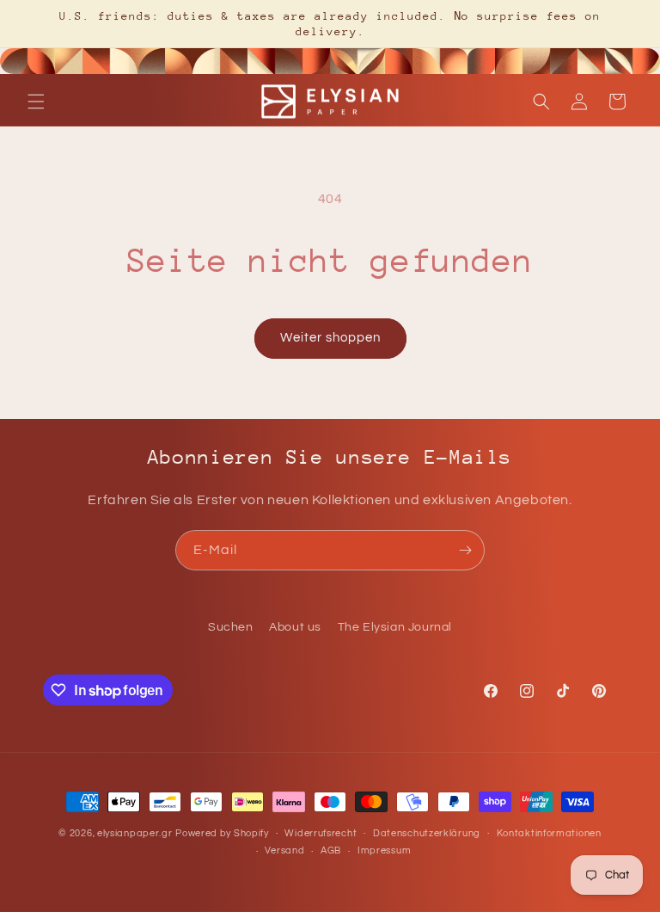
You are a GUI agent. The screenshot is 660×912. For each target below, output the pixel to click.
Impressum (384, 850)
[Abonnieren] (465, 550)
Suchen (231, 627)
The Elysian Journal (395, 627)
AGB (331, 850)
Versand (284, 850)
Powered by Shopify (222, 833)
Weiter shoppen (330, 337)
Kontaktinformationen (549, 833)
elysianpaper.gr (135, 833)
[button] (36, 101)
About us (295, 627)
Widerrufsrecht (320, 833)
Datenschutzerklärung (426, 833)
